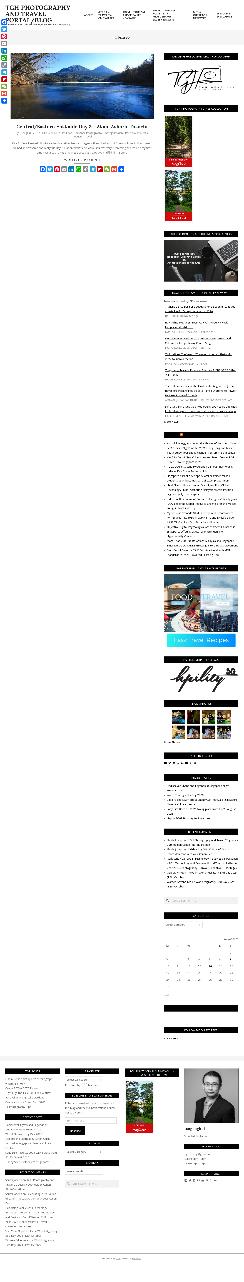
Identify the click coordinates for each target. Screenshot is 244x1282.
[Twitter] (4, 29)
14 (210, 966)
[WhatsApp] (4, 57)
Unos (118, 1258)
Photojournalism (114, 133)
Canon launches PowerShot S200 (25, 1102)
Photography (94, 133)
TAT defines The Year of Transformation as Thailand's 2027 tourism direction (198, 356)
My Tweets (171, 1038)
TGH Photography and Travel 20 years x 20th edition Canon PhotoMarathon (29, 1184)
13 (199, 966)
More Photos (172, 742)
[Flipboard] (4, 79)
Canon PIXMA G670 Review (22, 1088)
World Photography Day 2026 (185, 795)
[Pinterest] (4, 36)
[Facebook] (4, 22)
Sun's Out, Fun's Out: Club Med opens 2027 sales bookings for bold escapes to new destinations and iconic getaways (201, 409)
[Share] (4, 100)
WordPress (136, 1258)
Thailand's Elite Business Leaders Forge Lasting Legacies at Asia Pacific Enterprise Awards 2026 (200, 309)
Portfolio (130, 133)
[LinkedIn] (4, 50)
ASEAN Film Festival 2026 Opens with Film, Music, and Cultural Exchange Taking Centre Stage (198, 341)
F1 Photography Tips (18, 1106)
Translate (93, 1085)
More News (171, 421)
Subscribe (75, 1131)
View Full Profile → (195, 1136)
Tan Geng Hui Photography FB (201, 1008)
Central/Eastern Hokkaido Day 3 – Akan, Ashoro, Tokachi (82, 127)
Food (69, 133)
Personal (79, 133)
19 (189, 973)
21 (210, 973)
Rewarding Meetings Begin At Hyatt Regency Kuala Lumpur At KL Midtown (196, 325)
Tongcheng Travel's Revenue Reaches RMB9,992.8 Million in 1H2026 (200, 372)
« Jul (166, 995)
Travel (88, 136)
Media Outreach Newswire (202, 435)
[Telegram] (4, 72)
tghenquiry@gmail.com (198, 1154)
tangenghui (194, 1128)
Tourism (77, 136)
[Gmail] (4, 93)
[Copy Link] (4, 65)
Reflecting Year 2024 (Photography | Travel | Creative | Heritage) (29, 1221)
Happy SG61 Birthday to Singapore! (188, 818)
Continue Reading (82, 160)
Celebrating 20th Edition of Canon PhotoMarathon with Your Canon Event (31, 1198)
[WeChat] (4, 86)
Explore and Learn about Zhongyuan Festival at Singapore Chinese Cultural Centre (28, 1143)
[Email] (4, 43)
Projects (142, 133)
